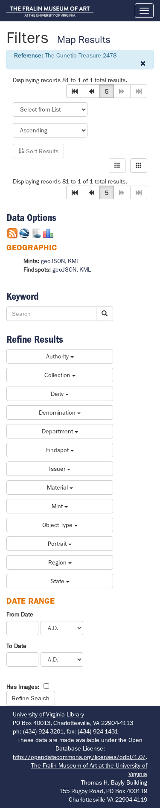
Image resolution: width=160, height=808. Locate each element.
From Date (19, 614)
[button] (74, 91)
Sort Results (41, 151)
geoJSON (53, 261)
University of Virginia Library (48, 714)
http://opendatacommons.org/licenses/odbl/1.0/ (79, 757)
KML (73, 261)
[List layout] (117, 165)
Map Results (84, 40)
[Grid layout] (138, 165)
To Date (16, 646)
